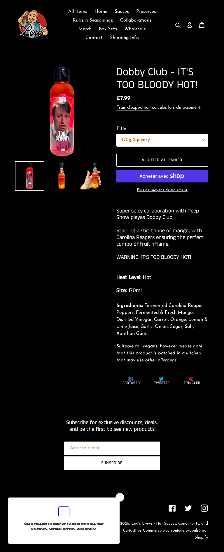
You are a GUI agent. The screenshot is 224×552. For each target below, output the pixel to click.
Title (121, 128)
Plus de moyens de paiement (162, 190)
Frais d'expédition (133, 108)
